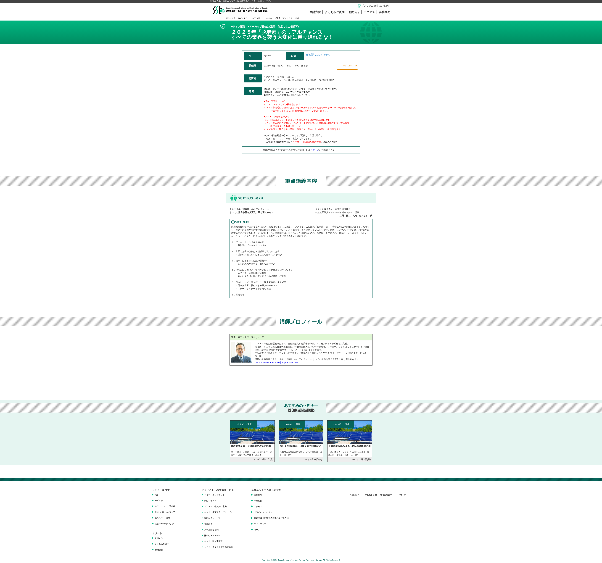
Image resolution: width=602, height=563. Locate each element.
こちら (314, 150)
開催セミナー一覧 (212, 535)
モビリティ (160, 501)
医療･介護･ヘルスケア (165, 512)
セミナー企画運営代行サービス (218, 512)
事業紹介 (258, 501)
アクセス (369, 12)
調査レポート (210, 501)
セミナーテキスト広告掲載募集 (218, 547)
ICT (156, 495)
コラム (257, 530)
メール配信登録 (211, 530)
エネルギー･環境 (162, 518)
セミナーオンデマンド (214, 495)
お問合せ (354, 12)
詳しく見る (347, 65)
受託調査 (208, 524)
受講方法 (315, 12)
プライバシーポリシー (264, 512)
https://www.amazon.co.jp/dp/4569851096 (277, 362)
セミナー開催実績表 (213, 541)
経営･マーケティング (164, 524)
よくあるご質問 (335, 12)
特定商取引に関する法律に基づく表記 (271, 518)
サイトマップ (260, 524)
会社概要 (384, 12)
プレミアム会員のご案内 (375, 5)
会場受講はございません (318, 54)
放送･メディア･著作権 (165, 506)
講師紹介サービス (212, 518)
